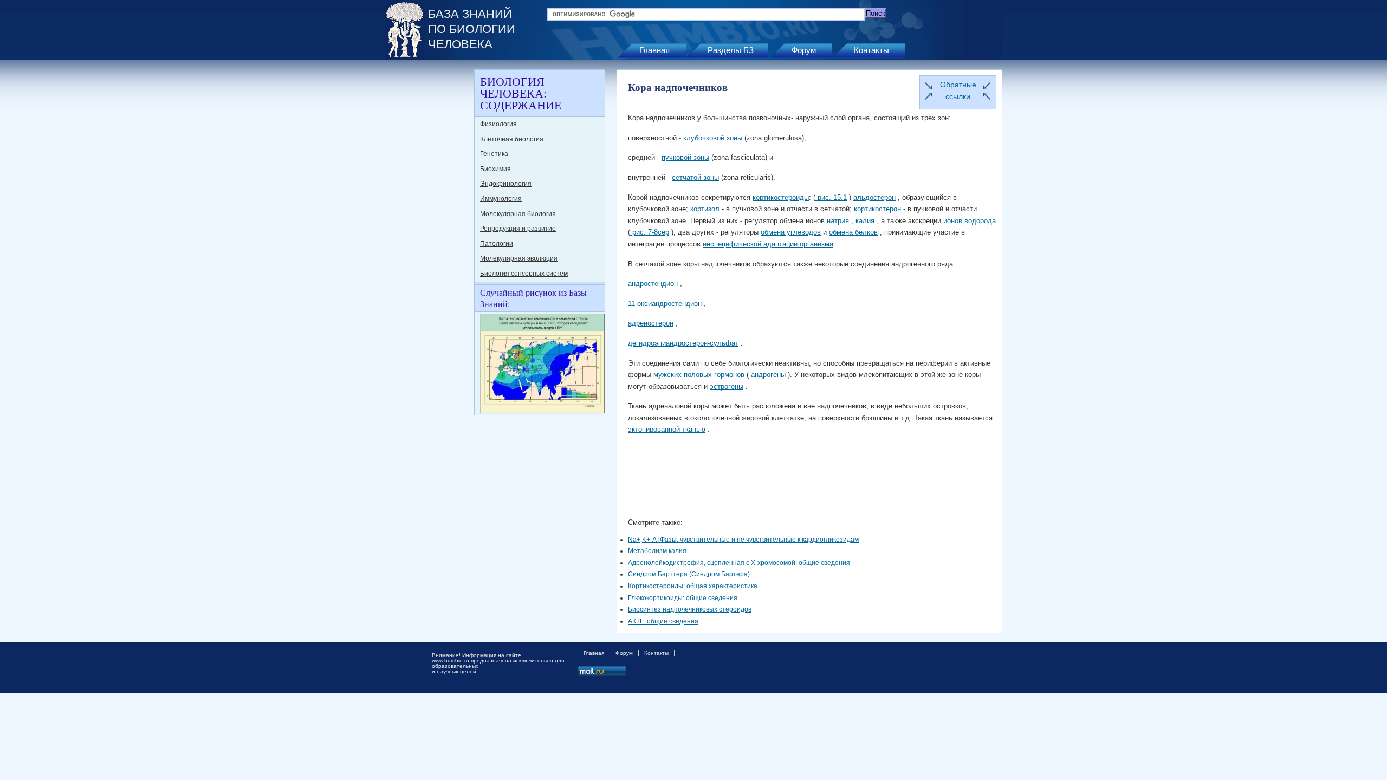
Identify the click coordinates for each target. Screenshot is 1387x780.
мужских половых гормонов (698, 374)
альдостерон (874, 197)
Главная (654, 50)
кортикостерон (877, 209)
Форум (804, 50)
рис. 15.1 (831, 197)
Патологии (496, 244)
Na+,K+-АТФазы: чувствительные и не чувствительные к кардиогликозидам (743, 539)
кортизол (705, 209)
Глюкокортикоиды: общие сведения (682, 598)
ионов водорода (969, 221)
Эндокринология (506, 183)
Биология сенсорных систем (524, 273)
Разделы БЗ (731, 50)
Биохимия (495, 169)
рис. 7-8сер (649, 232)
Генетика (494, 154)
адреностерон (650, 323)
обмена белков (853, 232)
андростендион (653, 284)
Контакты (871, 50)
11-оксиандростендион (665, 304)
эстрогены (726, 386)
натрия (838, 221)
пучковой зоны (685, 157)
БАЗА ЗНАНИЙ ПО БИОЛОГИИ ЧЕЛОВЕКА (471, 29)
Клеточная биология (511, 139)
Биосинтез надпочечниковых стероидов (689, 609)
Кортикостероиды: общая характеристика (692, 586)
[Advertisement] (428, 231)
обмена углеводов (791, 232)
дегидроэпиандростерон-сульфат (683, 343)
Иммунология (501, 199)
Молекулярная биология (518, 214)
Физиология (498, 124)
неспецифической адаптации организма (768, 244)
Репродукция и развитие (518, 228)
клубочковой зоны (712, 138)
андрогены (767, 374)
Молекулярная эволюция (519, 258)
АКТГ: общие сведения (663, 621)
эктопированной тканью (666, 429)
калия (864, 221)
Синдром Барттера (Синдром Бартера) (689, 574)
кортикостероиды (781, 197)
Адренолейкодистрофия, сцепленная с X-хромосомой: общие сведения (739, 563)
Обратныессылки (958, 90)
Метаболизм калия (657, 551)
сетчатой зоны (695, 177)
